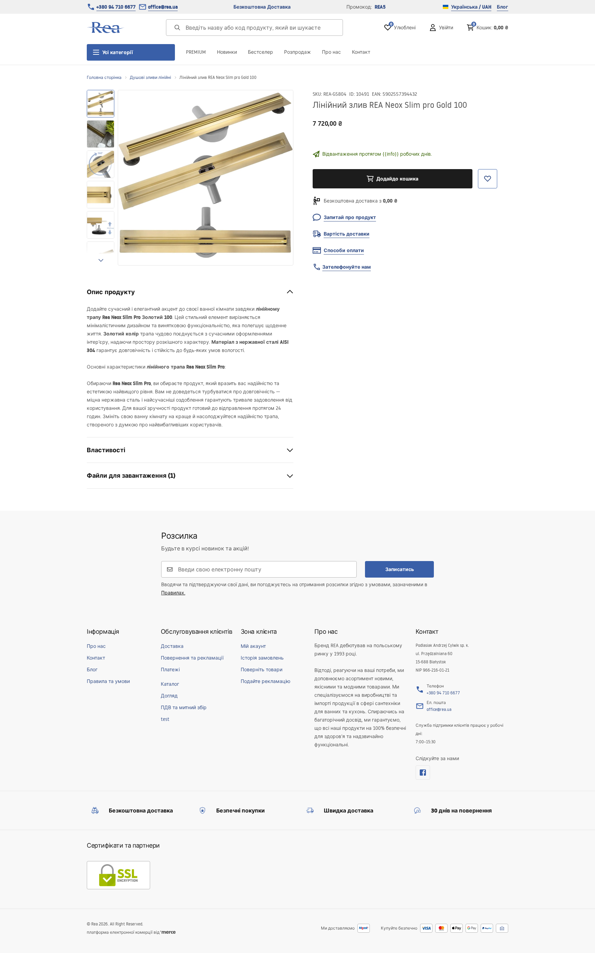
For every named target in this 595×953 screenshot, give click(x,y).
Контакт (361, 52)
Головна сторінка (104, 77)
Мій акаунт (253, 646)
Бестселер (260, 52)
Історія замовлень (262, 658)
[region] (100, 178)
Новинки (227, 52)
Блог (502, 6)
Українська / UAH (471, 6)
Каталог (170, 684)
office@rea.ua (163, 6)
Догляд (169, 696)
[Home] (106, 27)
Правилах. (173, 593)
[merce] (168, 932)
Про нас (331, 52)
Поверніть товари (261, 669)
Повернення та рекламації (192, 658)
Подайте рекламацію (265, 681)
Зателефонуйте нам (346, 266)
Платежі (170, 669)
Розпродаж (297, 52)
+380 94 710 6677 (116, 6)
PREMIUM (196, 52)
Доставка (172, 646)
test (165, 719)
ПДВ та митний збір (184, 707)
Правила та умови (108, 681)
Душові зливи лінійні (150, 77)
